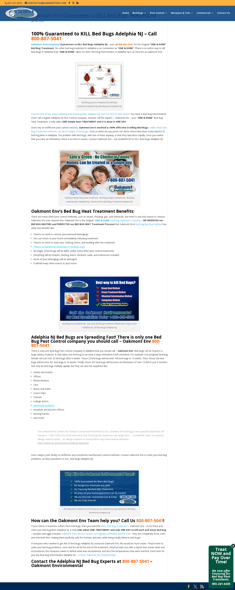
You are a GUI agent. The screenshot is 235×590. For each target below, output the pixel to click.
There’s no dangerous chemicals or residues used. (59, 246)
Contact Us (223, 13)
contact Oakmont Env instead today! (97, 554)
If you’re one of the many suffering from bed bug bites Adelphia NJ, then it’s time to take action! (80, 113)
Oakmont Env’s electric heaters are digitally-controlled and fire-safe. (96, 533)
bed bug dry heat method (149, 224)
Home (125, 13)
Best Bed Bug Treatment (114, 526)
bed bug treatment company (117, 220)
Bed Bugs (138, 13)
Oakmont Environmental (45, 44)
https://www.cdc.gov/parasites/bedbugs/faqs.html (63, 442)
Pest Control (157, 13)
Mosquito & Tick (180, 13)
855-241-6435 (221, 584)
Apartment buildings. (44, 405)
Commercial (203, 13)
